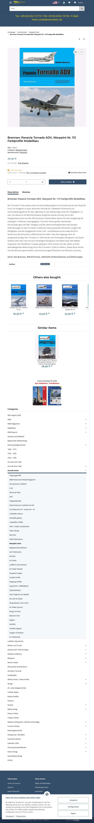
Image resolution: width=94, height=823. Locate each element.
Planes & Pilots (15, 492)
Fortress (11, 701)
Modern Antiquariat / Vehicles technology (23, 722)
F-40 (11, 488)
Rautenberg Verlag (15, 756)
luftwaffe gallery (15, 518)
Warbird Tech (14, 616)
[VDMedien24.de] (19, 2)
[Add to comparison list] (75, 52)
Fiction (10, 760)
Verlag (10, 684)
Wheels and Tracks (15, 645)
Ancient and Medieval (16, 436)
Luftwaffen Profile (16, 522)
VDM (9, 419)
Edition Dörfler (13, 696)
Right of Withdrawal (42, 783)
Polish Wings (14, 531)
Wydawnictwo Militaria (18, 548)
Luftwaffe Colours (16, 514)
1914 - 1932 (12, 453)
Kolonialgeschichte (15, 730)
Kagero (12, 620)
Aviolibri (12, 624)
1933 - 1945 (12, 458)
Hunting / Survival (14, 671)
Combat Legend (15, 628)
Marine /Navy (13, 662)
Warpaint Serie (21, 150)
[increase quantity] (42, 182)
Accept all (73, 800)
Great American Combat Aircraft (21, 505)
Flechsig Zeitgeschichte (16, 445)
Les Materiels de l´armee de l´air (22, 509)
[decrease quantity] (10, 182)
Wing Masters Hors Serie (18, 603)
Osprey (10, 705)
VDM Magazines (14, 424)
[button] (56, 2)
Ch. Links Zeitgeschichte (17, 688)
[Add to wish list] (81, 52)
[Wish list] (69, 2)
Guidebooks (12, 675)
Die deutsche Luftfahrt (18, 484)
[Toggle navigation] (10, 1)
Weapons (11, 658)
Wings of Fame (15, 611)
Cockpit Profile (14, 577)
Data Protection (13, 791)
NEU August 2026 (14, 415)
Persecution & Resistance (17, 667)
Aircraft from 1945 (15, 466)
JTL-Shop (76, 820)
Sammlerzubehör (14, 739)
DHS (11, 497)
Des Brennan (45, 264)
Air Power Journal (16, 607)
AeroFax (12, 556)
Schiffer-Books (13, 692)
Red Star (12, 535)
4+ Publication (14, 637)
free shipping (23, 163)
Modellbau (12, 428)
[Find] (82, 8)
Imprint (10, 787)
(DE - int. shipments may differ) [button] (36, 173)
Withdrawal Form (41, 787)
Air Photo (12, 560)
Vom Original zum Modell (19, 594)
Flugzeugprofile (15, 475)
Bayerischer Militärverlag (17, 441)
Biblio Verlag (12, 709)
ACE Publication (15, 552)
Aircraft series (13, 470)
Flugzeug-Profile (15, 582)
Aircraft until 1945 (14, 462)
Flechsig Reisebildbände (17, 747)
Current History (13, 726)
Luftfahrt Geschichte (15, 641)
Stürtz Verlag (12, 752)
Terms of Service (14, 783)
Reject (73, 813)
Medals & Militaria (15, 654)
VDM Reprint (12, 432)
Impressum (10, 816)
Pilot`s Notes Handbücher (19, 526)
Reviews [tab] (26, 192)
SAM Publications (16, 539)
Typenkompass (15, 590)
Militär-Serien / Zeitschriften (18, 679)
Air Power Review (16, 569)
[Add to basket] (9, 46)
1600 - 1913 (12, 449)
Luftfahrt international (18, 565)
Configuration (73, 807)
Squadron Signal (15, 573)
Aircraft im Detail (15, 599)
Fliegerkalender (15, 501)
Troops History (13, 718)
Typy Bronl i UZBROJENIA (18, 586)
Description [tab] (13, 192)
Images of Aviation (16, 633)
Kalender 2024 (13, 743)
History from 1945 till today (18, 650)
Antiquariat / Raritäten (16, 735)
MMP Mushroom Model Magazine (22, 480)
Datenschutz (21, 816)
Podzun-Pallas (13, 713)
